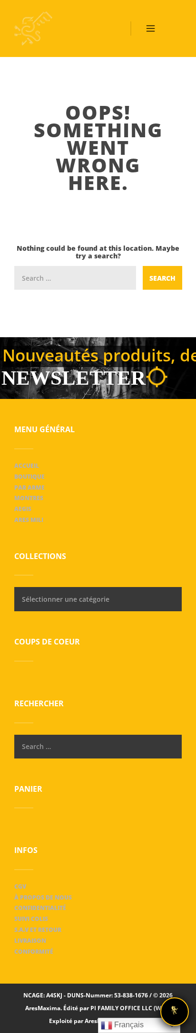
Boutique (29, 477)
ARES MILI (28, 520)
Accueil (26, 466)
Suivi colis (31, 919)
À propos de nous (43, 897)
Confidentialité (40, 908)
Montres (28, 498)
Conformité (33, 952)
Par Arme (29, 487)
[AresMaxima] (33, 28)
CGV (20, 886)
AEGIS (22, 509)
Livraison (30, 941)
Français (128, 1025)
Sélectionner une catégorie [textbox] (65, 599)
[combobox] (98, 599)
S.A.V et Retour (37, 930)
